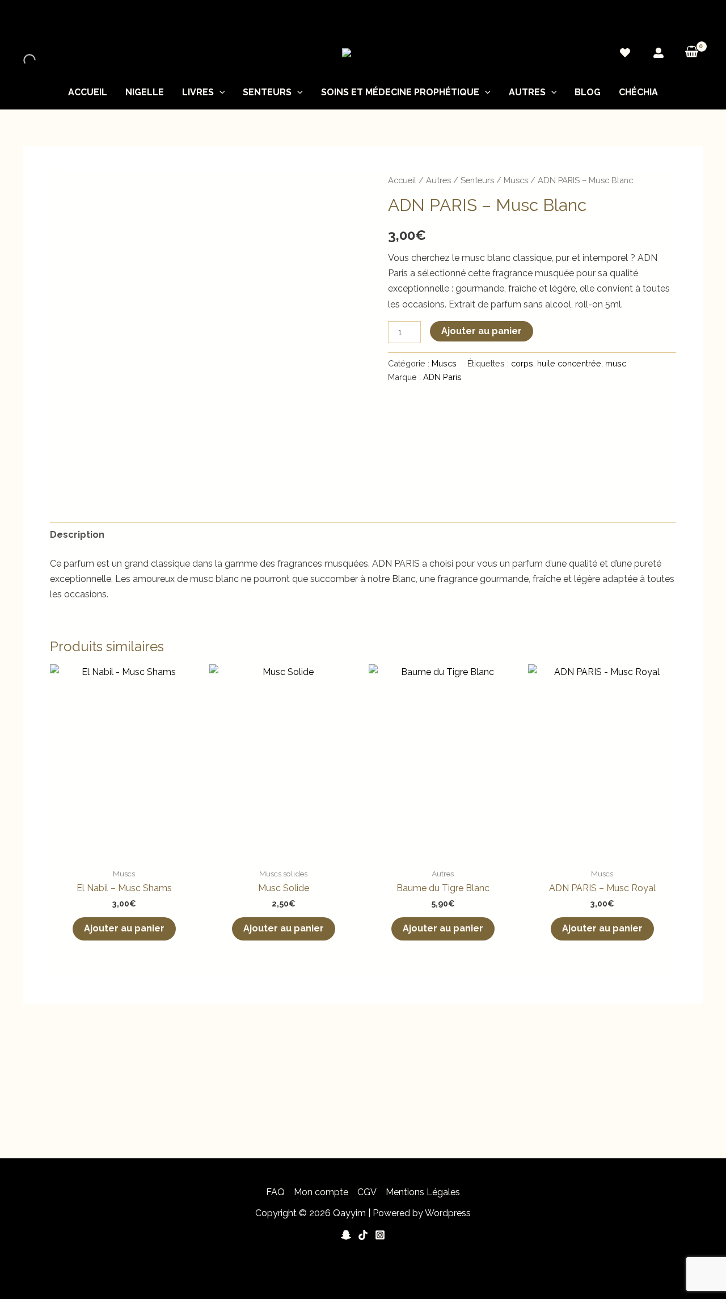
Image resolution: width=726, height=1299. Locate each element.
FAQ (275, 1192)
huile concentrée (569, 363)
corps (522, 363)
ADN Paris (442, 377)
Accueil (87, 92)
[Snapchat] (346, 1235)
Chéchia (638, 92)
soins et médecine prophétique (400, 92)
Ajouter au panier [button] (124, 928)
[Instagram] (380, 1235)
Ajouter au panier (481, 331)
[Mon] (658, 52)
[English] (675, 19)
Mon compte (321, 1192)
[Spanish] (698, 19)
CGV (367, 1192)
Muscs (516, 180)
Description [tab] (77, 534)
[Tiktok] (363, 1235)
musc (615, 363)
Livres (198, 92)
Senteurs (267, 92)
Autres (527, 92)
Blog (588, 92)
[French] (687, 19)
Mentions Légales (423, 1192)
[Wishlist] (625, 52)
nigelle (144, 92)
